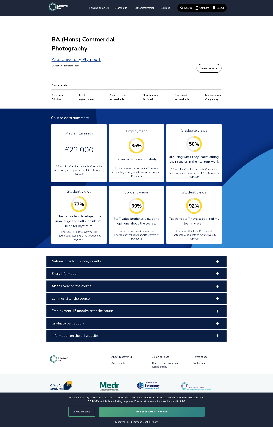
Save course (207, 68)
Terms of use (200, 357)
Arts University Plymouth (76, 59)
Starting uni (121, 8)
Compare (204, 8)
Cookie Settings (81, 411)
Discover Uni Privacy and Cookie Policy (136, 422)
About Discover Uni (122, 357)
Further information (144, 8)
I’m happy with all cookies (152, 411)
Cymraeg (165, 8)
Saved (220, 8)
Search (188, 8)
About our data (160, 357)
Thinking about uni (99, 8)
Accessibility (118, 363)
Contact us (199, 363)
